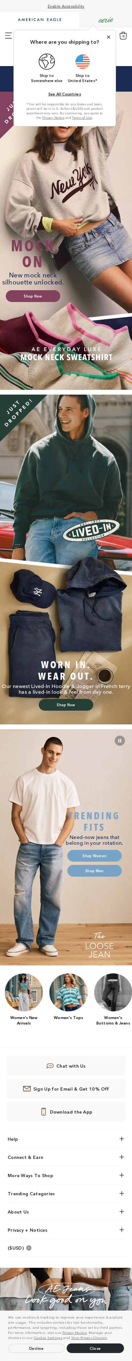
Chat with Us (71, 1065)
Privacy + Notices (27, 1230)
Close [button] (95, 1348)
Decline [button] (36, 1348)
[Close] (108, 37)
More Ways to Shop (30, 1175)
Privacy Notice (74, 1332)
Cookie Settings (48, 1337)
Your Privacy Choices (89, 1337)
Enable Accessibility (66, 6)
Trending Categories (31, 1193)
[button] (109, 1338)
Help (13, 1139)
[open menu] (8, 36)
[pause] (120, 741)
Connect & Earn (25, 1157)
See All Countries (64, 93)
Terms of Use (82, 117)
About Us (18, 1211)
